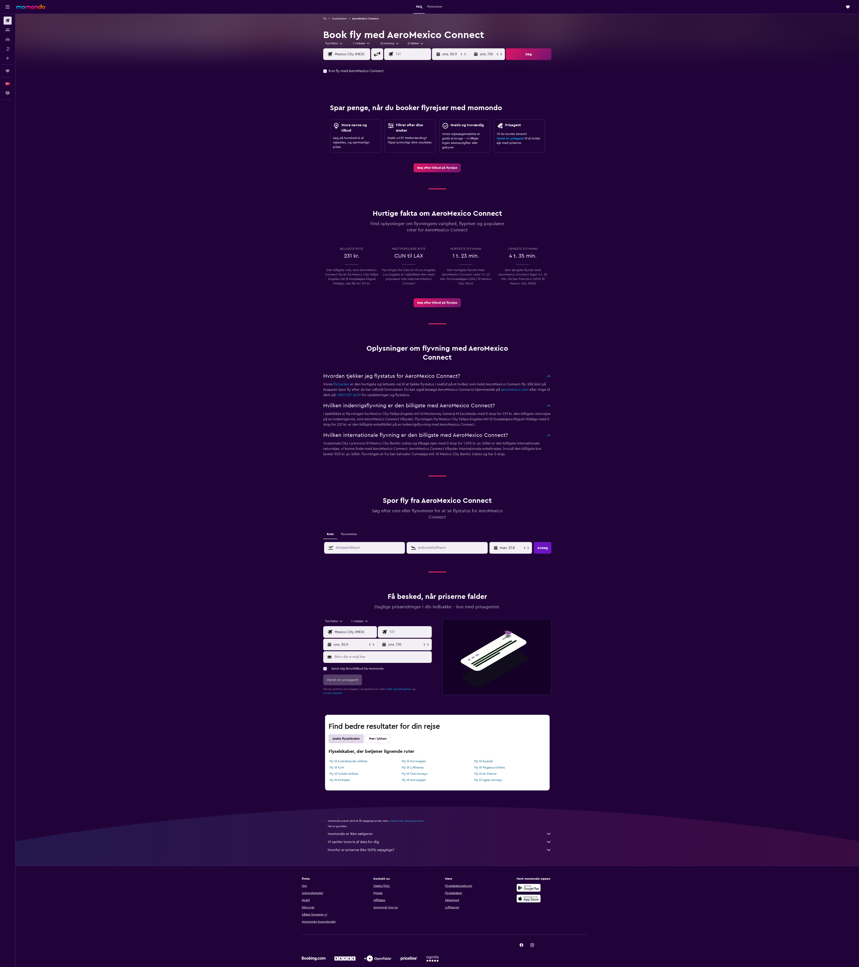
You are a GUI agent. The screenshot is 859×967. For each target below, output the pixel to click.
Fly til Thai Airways (414, 773)
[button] (8, 7)
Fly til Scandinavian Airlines (348, 761)
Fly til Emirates (340, 780)
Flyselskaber (339, 18)
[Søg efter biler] (7, 39)
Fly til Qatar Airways (488, 780)
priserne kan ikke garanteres (406, 821)
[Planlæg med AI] (7, 58)
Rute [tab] (330, 534)
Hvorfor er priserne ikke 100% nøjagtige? (361, 850)
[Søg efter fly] (7, 20)
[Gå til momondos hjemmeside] (30, 6)
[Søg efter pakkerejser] (7, 48)
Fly (325, 18)
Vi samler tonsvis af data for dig (353, 842)
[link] (437, 167)
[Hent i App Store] (529, 898)
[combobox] (334, 43)
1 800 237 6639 (348, 395)
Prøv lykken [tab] (378, 738)
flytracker (341, 384)
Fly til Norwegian (414, 761)
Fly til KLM (337, 767)
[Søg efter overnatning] (7, 30)
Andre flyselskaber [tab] (346, 738)
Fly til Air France (485, 773)
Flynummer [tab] (349, 534)
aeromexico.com (515, 389)
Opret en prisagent (510, 138)
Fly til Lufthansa (412, 767)
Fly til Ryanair (483, 761)
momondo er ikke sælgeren (350, 834)
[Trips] (7, 70)
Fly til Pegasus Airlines (489, 767)
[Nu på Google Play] (529, 888)
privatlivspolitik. (333, 693)
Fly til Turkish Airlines (344, 773)
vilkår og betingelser (398, 689)
